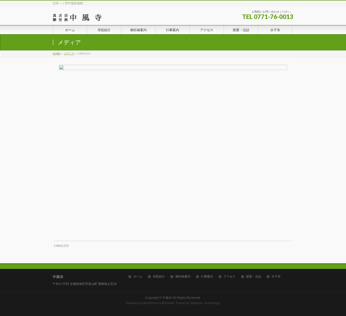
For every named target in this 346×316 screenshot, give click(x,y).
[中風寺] (77, 15)
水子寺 (276, 276)
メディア (69, 53)
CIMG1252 (61, 246)
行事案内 (207, 276)
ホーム (137, 276)
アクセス (229, 276)
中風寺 (167, 298)
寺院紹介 (159, 276)
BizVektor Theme (173, 303)
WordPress (150, 303)
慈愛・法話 (253, 276)
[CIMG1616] (173, 150)
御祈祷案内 (182, 276)
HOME (56, 53)
